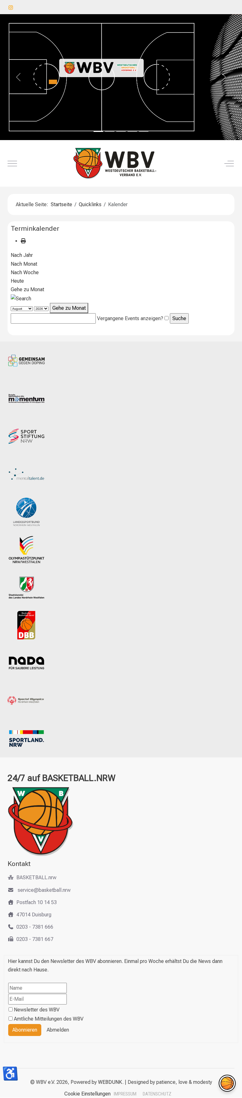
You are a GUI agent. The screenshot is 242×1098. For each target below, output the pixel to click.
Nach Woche (25, 272)
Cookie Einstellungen (87, 1094)
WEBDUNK (110, 1082)
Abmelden (58, 1030)
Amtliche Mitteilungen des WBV (49, 1019)
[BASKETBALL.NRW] (120, 163)
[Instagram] (11, 8)
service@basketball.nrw (43, 890)
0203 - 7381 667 (34, 939)
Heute (17, 281)
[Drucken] (23, 241)
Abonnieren (24, 1030)
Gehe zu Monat (27, 289)
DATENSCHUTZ (157, 1093)
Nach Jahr (22, 255)
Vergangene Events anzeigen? (130, 318)
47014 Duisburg (33, 915)
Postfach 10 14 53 (36, 902)
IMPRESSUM (125, 1093)
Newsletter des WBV (37, 1010)
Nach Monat (24, 264)
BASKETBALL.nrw (36, 877)
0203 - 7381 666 (34, 927)
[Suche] (21, 298)
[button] (227, 1083)
